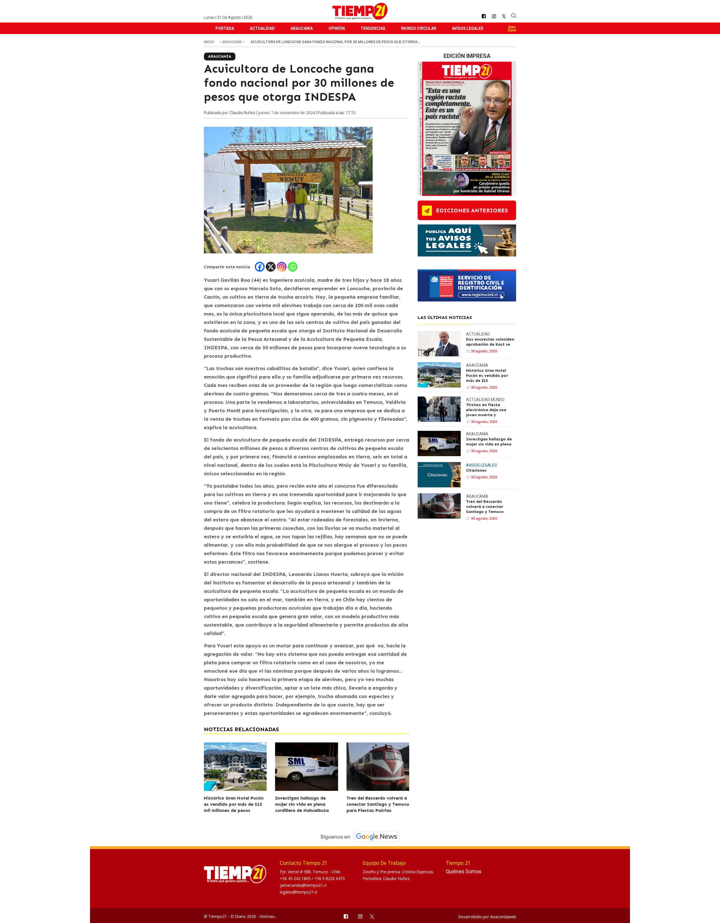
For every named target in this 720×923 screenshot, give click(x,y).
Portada (224, 28)
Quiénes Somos (464, 871)
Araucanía (302, 28)
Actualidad (262, 28)
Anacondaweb (503, 916)
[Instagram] (282, 267)
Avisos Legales (467, 28)
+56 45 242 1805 (296, 878)
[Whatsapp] (293, 267)
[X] (271, 267)
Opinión (336, 28)
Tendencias (373, 28)
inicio (209, 42)
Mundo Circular (418, 28)
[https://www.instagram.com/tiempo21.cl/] (493, 16)
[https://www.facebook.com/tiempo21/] (483, 16)
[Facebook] (260, 267)
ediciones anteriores (472, 210)
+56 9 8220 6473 (329, 878)
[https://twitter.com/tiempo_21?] (504, 16)
